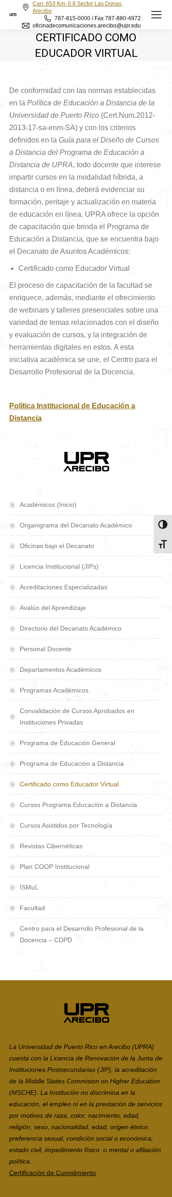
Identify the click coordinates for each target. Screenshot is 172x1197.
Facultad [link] (32, 907)
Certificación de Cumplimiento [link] (52, 1172)
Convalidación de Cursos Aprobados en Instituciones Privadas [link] (77, 716)
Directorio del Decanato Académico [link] (71, 628)
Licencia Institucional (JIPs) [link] (59, 566)
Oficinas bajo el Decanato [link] (57, 545)
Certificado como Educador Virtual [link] (69, 784)
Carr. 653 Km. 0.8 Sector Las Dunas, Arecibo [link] (78, 7)
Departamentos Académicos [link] (60, 669)
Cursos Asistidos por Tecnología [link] (66, 825)
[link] (156, 14)
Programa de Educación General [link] (67, 743)
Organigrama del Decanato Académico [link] (76, 525)
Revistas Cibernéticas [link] (51, 846)
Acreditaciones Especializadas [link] (63, 587)
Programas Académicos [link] (54, 690)
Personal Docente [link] (46, 649)
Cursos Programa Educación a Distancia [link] (78, 804)
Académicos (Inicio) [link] (48, 504)
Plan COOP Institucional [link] (54, 866)
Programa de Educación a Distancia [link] (72, 763)
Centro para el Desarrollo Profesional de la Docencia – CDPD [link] (82, 934)
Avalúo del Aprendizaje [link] (53, 607)
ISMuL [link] (29, 887)
